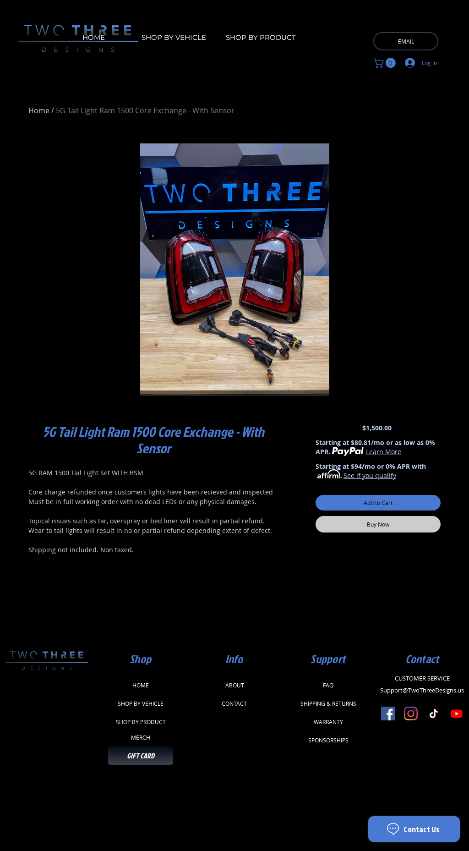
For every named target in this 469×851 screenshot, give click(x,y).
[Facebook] (388, 713)
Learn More (383, 451)
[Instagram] (411, 713)
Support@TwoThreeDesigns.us (422, 690)
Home (38, 110)
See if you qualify (370, 475)
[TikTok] (434, 713)
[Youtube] (457, 713)
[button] (385, 63)
